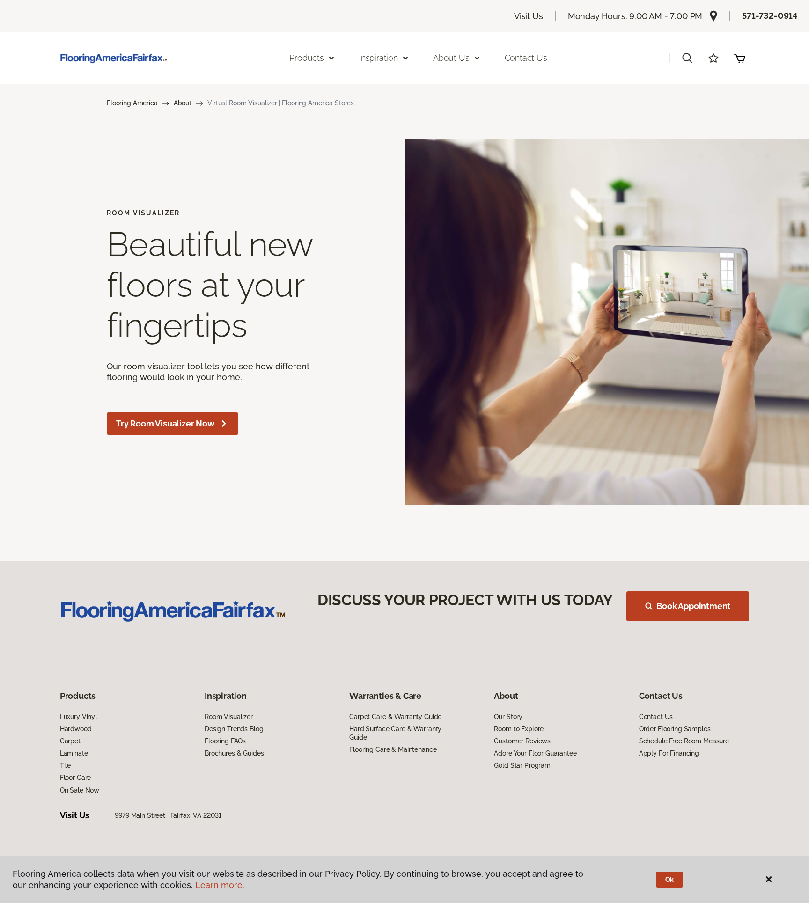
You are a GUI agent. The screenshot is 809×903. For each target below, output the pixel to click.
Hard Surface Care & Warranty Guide (395, 733)
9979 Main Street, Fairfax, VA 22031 (168, 815)
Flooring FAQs (225, 741)
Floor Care (75, 777)
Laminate (74, 753)
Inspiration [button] (378, 58)
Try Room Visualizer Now (165, 423)
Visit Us (528, 16)
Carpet (70, 741)
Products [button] (306, 58)
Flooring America (132, 103)
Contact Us (526, 58)
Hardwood (76, 729)
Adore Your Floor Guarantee (535, 753)
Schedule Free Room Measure (684, 741)
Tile (65, 765)
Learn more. (219, 885)
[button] (687, 58)
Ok (669, 879)
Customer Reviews (522, 741)
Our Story (508, 716)
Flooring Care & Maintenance (392, 749)
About (182, 103)
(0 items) (739, 58)
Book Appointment (693, 606)
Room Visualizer (229, 716)
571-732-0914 (770, 16)
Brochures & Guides (234, 753)
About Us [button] (451, 58)
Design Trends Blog (234, 729)
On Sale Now (79, 790)
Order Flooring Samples (675, 729)
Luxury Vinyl (78, 716)
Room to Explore (519, 729)
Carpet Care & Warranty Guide (395, 716)
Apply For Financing (669, 753)
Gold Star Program (522, 765)
